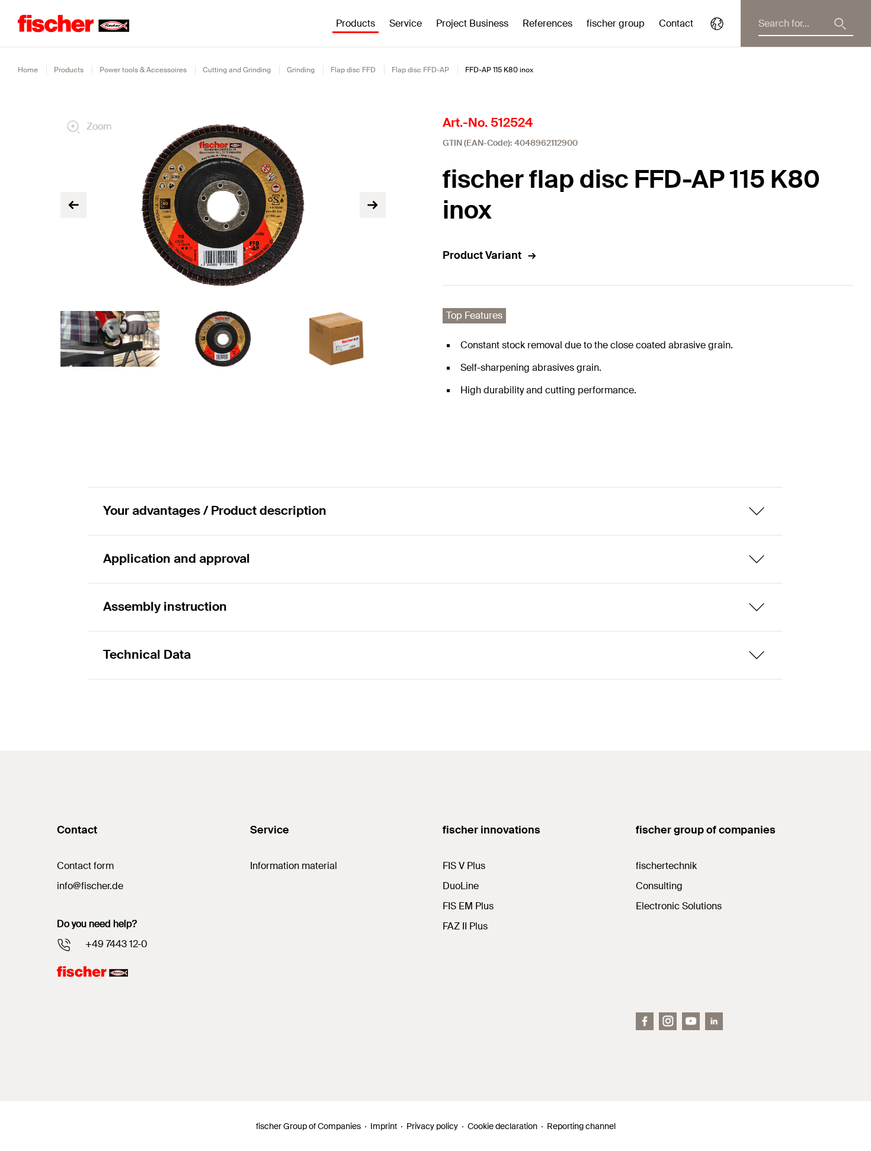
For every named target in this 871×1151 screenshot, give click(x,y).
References (547, 23)
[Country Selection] (717, 24)
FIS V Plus (464, 866)
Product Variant (482, 255)
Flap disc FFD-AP (420, 70)
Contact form (85, 866)
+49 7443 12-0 (116, 944)
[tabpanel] (109, 339)
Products (69, 70)
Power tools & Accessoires (143, 70)
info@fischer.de (90, 886)
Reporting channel (581, 1126)
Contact (676, 23)
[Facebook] (645, 1021)
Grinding (301, 70)
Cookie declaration (502, 1126)
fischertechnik (666, 866)
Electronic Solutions (679, 906)
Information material (293, 866)
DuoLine (461, 886)
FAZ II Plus (465, 926)
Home (28, 70)
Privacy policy (432, 1126)
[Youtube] (691, 1021)
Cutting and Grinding (237, 70)
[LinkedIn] (714, 1021)
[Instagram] (668, 1021)
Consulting (659, 886)
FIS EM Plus (468, 906)
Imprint (383, 1126)
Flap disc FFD (353, 70)
